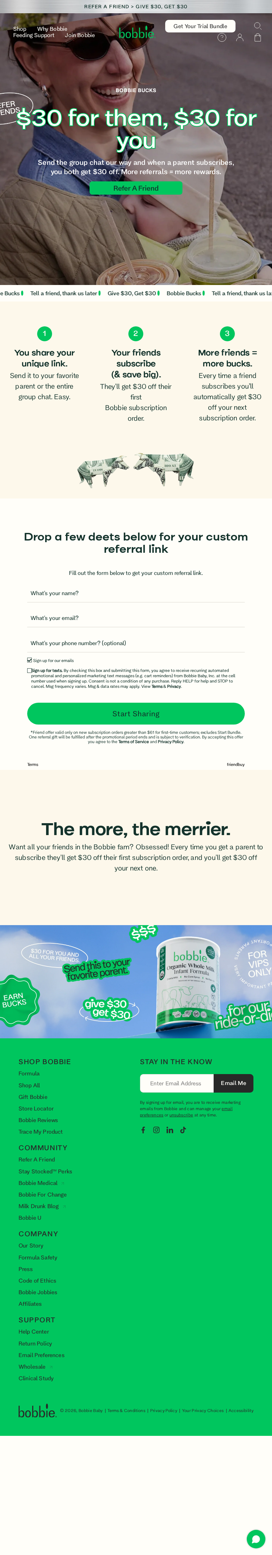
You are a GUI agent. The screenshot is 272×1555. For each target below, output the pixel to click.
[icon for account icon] (240, 37)
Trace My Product (41, 1131)
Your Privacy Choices (203, 1410)
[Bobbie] (137, 32)
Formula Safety (38, 1257)
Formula (29, 1073)
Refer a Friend (136, 188)
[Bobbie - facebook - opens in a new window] (143, 1129)
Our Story (31, 1245)
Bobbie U (30, 1217)
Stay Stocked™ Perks (45, 1171)
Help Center (34, 1331)
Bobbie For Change (43, 1194)
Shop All (29, 1085)
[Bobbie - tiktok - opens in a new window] (183, 1129)
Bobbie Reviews (38, 1120)
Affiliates (30, 1303)
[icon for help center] (222, 37)
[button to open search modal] (258, 26)
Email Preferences (42, 1355)
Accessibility (241, 1410)
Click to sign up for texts (197, 1096)
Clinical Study (36, 1378)
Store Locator (36, 1108)
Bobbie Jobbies (38, 1292)
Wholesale (33, 1366)
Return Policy (35, 1343)
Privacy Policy (163, 1410)
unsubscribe (181, 1114)
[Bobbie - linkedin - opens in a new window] (170, 1129)
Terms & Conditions (126, 1410)
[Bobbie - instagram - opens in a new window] (156, 1129)
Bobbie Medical (39, 1183)
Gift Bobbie (33, 1097)
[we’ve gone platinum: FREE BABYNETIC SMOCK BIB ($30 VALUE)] (136, 6)
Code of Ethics (37, 1280)
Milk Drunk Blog (39, 1206)
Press (26, 1269)
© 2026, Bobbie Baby (81, 1410)
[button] (258, 37)
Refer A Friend (37, 1159)
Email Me (233, 1083)
